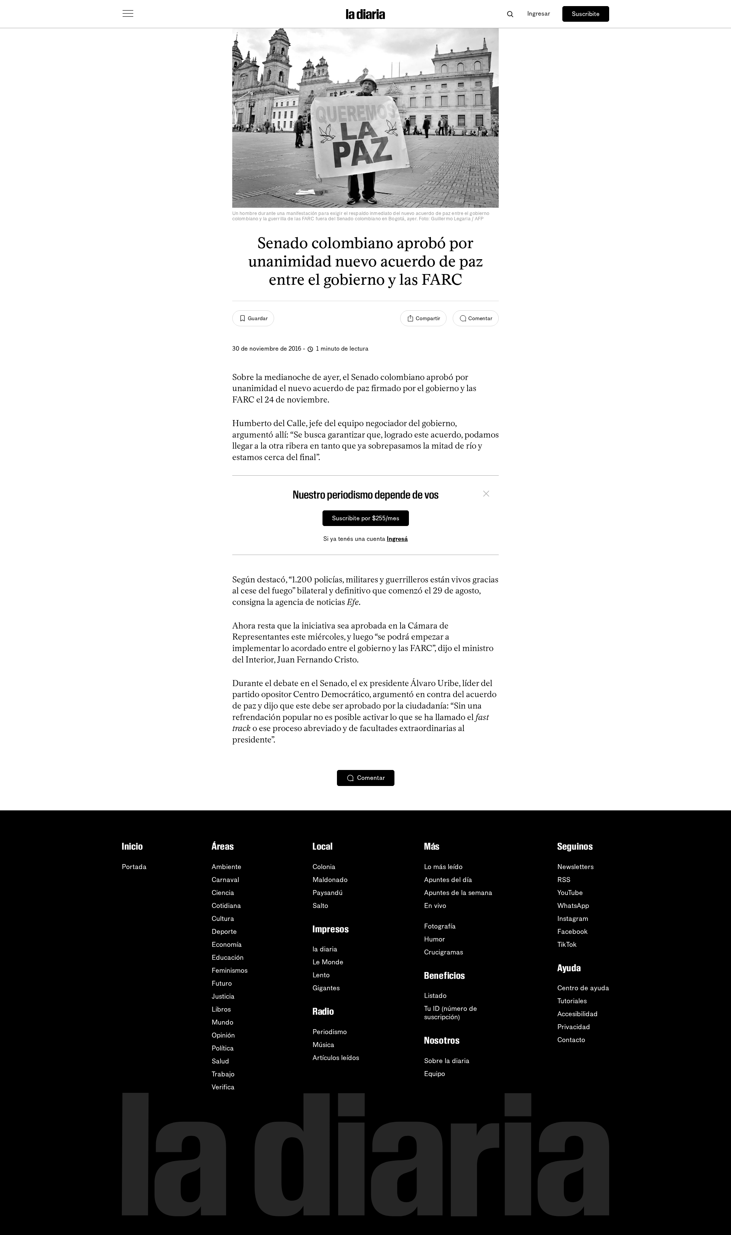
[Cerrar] (486, 495)
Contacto (571, 1040)
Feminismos (229, 970)
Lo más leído (443, 867)
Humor (434, 939)
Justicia (223, 996)
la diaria (325, 949)
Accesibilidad (577, 1014)
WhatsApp (573, 905)
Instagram (572, 918)
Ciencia (223, 893)
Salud (220, 1061)
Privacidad (573, 1027)
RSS (563, 880)
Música (323, 1045)
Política (223, 1048)
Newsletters (575, 867)
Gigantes (326, 988)
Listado (435, 995)
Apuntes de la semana (458, 893)
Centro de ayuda (583, 988)
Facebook (572, 931)
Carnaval (225, 880)
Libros (221, 1009)
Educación (228, 957)
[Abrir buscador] (510, 13)
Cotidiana (226, 905)
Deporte (224, 931)
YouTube (570, 893)
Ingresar (538, 13)
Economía (227, 944)
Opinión (223, 1035)
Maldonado (330, 880)
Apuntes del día (448, 880)
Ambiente (226, 867)
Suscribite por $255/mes (365, 518)
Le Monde (328, 962)
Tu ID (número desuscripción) (450, 1012)
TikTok (567, 944)
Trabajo (223, 1074)
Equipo (434, 1074)
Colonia (324, 867)
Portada (134, 867)
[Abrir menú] (128, 14)
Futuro (222, 983)
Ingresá (397, 538)
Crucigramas (443, 952)
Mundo (222, 1022)
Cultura (223, 918)
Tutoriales (572, 1001)
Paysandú (328, 893)
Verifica (223, 1087)
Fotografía (440, 926)
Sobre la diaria (446, 1061)
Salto (320, 905)
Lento (321, 975)
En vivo (435, 905)
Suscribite (586, 14)
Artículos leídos (336, 1058)
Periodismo (330, 1032)
